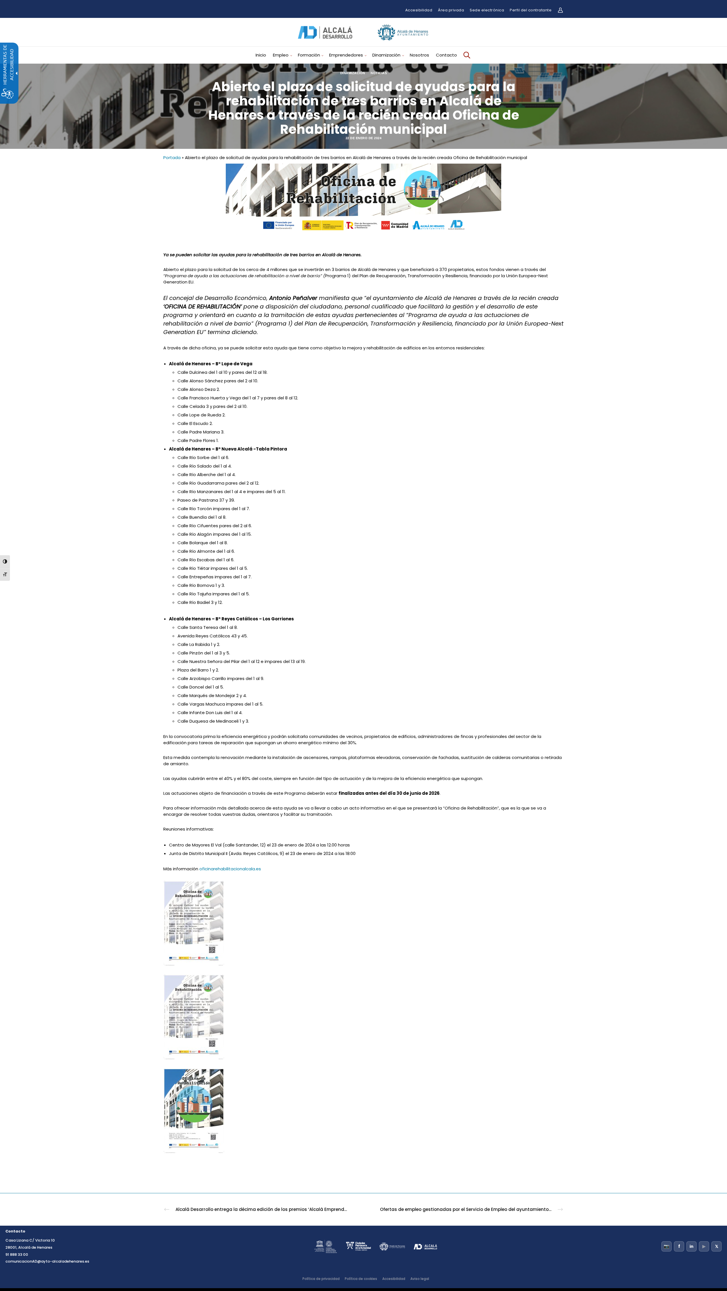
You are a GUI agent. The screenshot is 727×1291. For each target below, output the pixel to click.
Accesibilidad (419, 10)
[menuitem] (263, 55)
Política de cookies (361, 1278)
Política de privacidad (321, 1278)
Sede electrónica (487, 10)
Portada (172, 157)
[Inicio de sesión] (560, 10)
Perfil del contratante (530, 10)
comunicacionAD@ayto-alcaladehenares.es (47, 1261)
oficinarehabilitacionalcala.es (230, 869)
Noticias (379, 73)
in (691, 1246)
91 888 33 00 (16, 1254)
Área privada (451, 10)
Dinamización (352, 73)
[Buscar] (466, 55)
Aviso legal (419, 1278)
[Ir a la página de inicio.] (363, 42)
